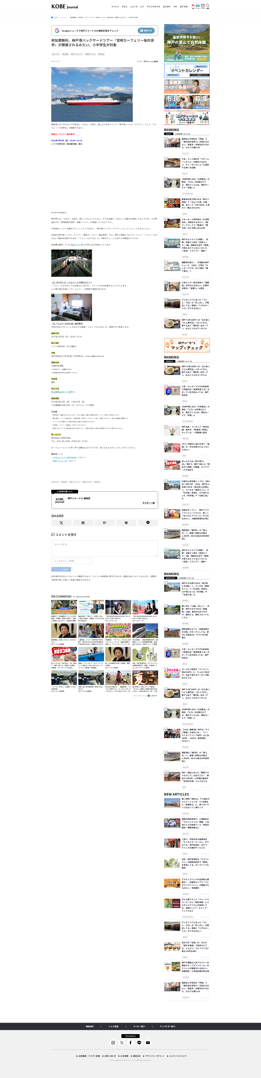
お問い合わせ (110, 1055)
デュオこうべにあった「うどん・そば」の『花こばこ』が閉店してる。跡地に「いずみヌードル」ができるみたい (195, 304)
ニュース (134, 6)
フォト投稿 (113, 1026)
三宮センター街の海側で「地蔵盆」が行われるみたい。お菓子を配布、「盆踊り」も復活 (195, 285)
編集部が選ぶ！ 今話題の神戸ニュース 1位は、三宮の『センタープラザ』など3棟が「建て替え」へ (195, 266)
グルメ (124, 6)
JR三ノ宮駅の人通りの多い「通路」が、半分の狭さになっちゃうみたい (195, 447)
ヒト (142, 6)
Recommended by (140, 695)
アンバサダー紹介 (167, 1026)
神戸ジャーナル (129, 1060)
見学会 (102, 54)
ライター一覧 (148, 502)
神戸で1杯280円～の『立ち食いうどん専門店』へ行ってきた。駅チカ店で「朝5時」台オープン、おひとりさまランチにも (196, 324)
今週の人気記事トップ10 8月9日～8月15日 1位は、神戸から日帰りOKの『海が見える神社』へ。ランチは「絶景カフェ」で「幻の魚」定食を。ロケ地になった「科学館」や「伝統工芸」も (196, 490)
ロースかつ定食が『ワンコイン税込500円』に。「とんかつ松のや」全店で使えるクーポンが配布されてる (195, 673)
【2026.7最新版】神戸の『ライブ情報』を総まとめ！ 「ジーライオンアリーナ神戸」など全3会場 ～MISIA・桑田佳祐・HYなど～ (195, 735)
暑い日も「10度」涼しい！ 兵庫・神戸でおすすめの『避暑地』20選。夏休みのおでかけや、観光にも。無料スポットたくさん (195, 612)
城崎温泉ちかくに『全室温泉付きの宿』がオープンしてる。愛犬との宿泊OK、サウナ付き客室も (195, 633)
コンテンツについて (178, 1055)
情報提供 (90, 1026)
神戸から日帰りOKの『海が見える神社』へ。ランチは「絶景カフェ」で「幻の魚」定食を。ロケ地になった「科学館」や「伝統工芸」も (195, 589)
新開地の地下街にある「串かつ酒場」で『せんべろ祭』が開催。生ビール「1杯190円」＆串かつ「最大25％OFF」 (196, 203)
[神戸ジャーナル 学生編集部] (187, 125)
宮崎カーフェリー (59, 461)
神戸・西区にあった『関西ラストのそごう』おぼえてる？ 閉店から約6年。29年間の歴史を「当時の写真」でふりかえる (195, 776)
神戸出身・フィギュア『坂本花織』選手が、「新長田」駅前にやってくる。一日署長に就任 (195, 429)
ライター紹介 (139, 1026)
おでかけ (167, 6)
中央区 (66, 54)
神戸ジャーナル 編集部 (151, 61)
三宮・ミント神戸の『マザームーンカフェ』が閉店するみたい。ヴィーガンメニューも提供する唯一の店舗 (195, 163)
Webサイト (76, 244)
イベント (115, 6)
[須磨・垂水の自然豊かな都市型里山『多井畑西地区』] (187, 62)
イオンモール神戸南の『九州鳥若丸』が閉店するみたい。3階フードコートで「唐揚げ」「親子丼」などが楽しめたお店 (195, 223)
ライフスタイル (153, 6)
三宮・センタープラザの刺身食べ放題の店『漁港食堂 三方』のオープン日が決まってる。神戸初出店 (195, 390)
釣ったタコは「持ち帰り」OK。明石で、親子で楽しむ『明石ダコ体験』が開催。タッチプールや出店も (196, 465)
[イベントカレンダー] (187, 78)
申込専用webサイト (60, 391)
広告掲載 (124, 1055)
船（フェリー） (78, 54)
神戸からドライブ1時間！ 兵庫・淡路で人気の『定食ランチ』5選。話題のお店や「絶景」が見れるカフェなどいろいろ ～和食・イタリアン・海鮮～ (195, 245)
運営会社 (137, 1055)
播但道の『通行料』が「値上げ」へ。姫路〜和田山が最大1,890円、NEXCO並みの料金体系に (195, 534)
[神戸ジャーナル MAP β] (187, 352)
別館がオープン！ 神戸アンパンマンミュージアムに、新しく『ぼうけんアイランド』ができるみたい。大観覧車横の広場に (195, 514)
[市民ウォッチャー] (187, 109)
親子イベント (91, 54)
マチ (175, 6)
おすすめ (183, 6)
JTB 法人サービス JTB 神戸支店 (64, 457)
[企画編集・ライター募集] (187, 93)
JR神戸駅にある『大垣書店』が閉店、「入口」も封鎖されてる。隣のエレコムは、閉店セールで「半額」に (195, 183)
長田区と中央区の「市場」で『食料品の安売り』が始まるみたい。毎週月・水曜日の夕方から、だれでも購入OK (195, 143)
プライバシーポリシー (155, 1055)
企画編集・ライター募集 (89, 1055)
